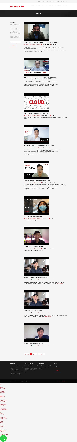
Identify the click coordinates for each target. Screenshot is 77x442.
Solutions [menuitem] (1, 406)
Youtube (27, 44)
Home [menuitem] (1, 384)
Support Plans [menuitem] (2, 414)
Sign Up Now (64, 1)
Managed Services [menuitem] (3, 417)
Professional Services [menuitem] (3, 416)
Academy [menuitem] (1, 421)
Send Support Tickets (55, 1)
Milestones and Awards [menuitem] (4, 434)
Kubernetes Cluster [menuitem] (3, 400)
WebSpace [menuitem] (2, 387)
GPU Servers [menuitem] (2, 405)
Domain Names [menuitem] (2, 396)
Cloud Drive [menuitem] (2, 391)
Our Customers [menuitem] (2, 425)
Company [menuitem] (1, 427)
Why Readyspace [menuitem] (3, 430)
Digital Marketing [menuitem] (3, 408)
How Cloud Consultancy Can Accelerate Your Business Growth (15, 26)
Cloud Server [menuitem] (2, 399)
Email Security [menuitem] (2, 388)
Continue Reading (60, 283)
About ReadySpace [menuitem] (3, 429)
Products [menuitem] (1, 386)
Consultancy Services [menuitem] (3, 418)
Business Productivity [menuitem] (3, 409)
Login (39, 1)
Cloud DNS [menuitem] (2, 395)
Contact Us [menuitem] (2, 432)
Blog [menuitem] (1, 423)
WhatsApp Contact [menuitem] (3, 389)
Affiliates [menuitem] (1, 426)
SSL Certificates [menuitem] (2, 397)
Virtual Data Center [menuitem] (3, 401)
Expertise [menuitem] (1, 413)
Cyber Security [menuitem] (2, 412)
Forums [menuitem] (1, 422)
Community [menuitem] (2, 419)
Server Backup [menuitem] (2, 392)
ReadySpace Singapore (36, 44)
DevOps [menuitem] (1, 410)
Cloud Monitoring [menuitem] (3, 393)
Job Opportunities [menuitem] (3, 431)
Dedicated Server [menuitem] (3, 402)
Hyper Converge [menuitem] (3, 404)
